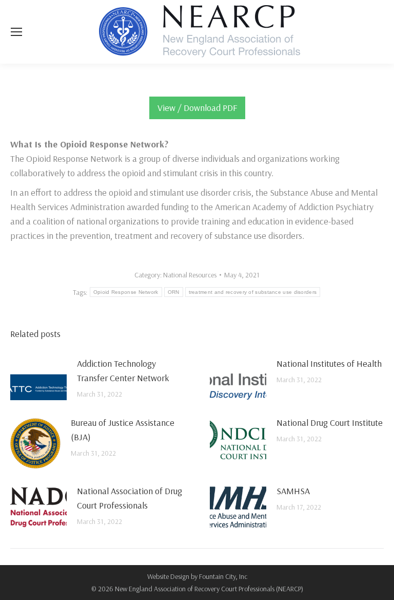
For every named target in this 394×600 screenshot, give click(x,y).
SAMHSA (293, 491)
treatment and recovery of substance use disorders (253, 292)
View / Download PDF (197, 108)
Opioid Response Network (126, 292)
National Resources (189, 274)
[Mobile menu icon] (16, 32)
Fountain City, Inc (223, 576)
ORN (174, 292)
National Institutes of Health (329, 363)
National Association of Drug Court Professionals (129, 498)
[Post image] (38, 379)
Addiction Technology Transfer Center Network (123, 371)
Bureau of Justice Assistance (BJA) (122, 430)
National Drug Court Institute (330, 422)
